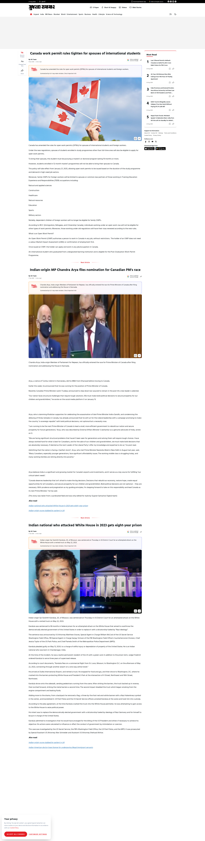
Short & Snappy (110, 7)
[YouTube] (173, 1)
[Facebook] (168, 1)
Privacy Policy (157, 135)
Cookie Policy (148, 135)
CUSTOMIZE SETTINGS (38, 834)
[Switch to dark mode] (175, 14)
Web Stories (136, 7)
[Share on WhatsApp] (135, 138)
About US (147, 133)
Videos (124, 7)
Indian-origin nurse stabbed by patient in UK (46, 510)
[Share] (22, 70)
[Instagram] (171, 1)
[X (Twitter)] (175, 1)
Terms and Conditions (170, 133)
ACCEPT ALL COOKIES (16, 834)
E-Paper (96, 7)
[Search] (170, 14)
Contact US (154, 133)
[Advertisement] (102, 33)
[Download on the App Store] (149, 148)
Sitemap (160, 133)
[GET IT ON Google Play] (160, 148)
